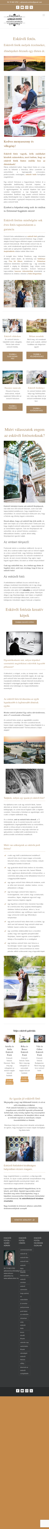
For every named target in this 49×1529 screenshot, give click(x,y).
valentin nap (24, 1342)
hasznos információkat (24, 271)
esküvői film (24, 1257)
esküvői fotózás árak (24, 1274)
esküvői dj (23, 1253)
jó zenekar (23, 1303)
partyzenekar (24, 1307)
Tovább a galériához (9, 1082)
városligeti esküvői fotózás (23, 1356)
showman (23, 1318)
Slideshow (41, 261)
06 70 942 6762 (12, 2)
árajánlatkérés (9, 251)
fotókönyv (41, 259)
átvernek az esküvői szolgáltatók (24, 1370)
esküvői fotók (31, 174)
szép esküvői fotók (23, 1325)
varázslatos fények (24, 1347)
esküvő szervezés (23, 1287)
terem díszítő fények (22, 1335)
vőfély (22, 1363)
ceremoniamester (26, 1250)
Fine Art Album (15, 261)
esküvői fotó (32, 236)
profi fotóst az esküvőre (24, 1312)
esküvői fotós (23, 1267)
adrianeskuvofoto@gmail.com (31, 2)
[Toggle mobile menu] (44, 15)
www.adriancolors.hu (11, 1278)
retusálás (26, 590)
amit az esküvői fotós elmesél (25, 820)
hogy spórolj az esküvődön (24, 1296)
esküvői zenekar (23, 1280)
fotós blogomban (35, 274)
